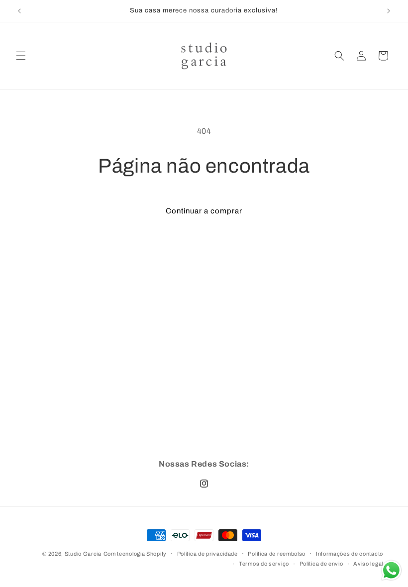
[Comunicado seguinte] (389, 11)
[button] (21, 56)
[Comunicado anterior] (19, 11)
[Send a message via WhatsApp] (391, 570)
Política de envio (321, 564)
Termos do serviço (264, 564)
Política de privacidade (207, 554)
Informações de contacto (349, 554)
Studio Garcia (83, 554)
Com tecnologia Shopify (135, 554)
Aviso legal (368, 564)
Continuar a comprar (204, 211)
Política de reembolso (277, 554)
